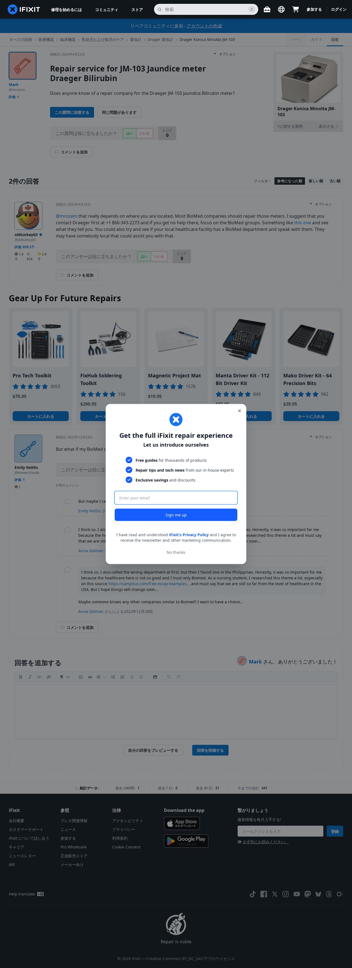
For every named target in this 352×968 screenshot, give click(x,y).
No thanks (176, 552)
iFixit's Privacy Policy (189, 534)
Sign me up (176, 515)
